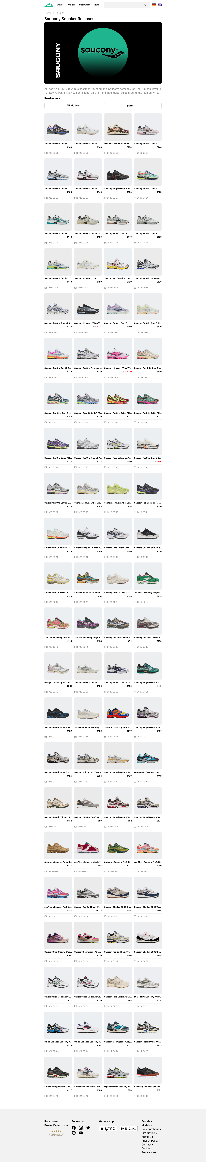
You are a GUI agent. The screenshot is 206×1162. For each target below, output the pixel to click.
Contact (146, 1144)
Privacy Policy (150, 1140)
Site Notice (148, 1133)
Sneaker (60, 5)
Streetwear (84, 5)
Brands (146, 1121)
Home (48, 12)
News (96, 5)
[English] (160, 5)
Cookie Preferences (149, 1150)
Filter (130, 105)
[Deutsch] (154, 5)
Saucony (60, 12)
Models (146, 1125)
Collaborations (150, 1129)
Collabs (71, 5)
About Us (147, 1136)
